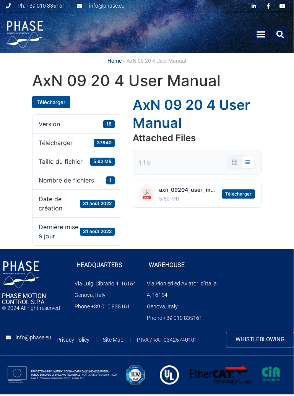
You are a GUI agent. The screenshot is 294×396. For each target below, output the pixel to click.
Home (114, 61)
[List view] (248, 162)
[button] (261, 34)
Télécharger (51, 102)
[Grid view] (235, 162)
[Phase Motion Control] (21, 274)
